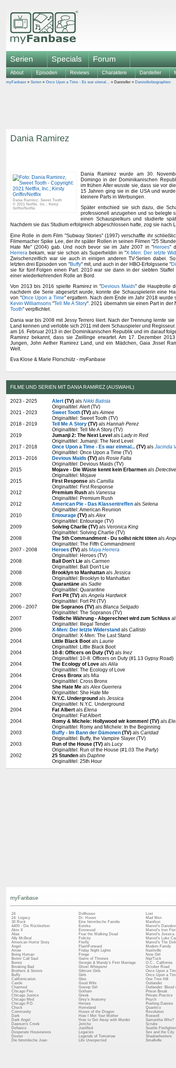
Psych (151, 999)
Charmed (19, 987)
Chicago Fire (22, 991)
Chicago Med (22, 999)
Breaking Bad (22, 967)
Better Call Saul (24, 959)
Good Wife (88, 983)
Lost (149, 914)
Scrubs (152, 1024)
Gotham (85, 991)
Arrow (16, 950)
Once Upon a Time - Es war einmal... (78, 82)
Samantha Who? (160, 1020)
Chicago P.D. (22, 1003)
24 (13, 914)
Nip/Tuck (153, 959)
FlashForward (90, 946)
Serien (36, 82)
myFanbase (16, 82)
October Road (157, 967)
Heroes (161, 247)
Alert (57, 401)
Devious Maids (118, 286)
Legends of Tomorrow (97, 1036)
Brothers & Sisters (27, 971)
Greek (84, 995)
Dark (15, 1016)
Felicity (85, 938)
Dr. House (87, 918)
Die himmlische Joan (29, 1040)
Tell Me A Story (70, 303)
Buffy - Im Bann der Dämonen (86, 733)
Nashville (153, 950)
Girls (82, 975)
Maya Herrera (104, 550)
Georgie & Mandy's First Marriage (107, 963)
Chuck (17, 1008)
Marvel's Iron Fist (161, 930)
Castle (17, 983)
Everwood (87, 930)
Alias (15, 934)
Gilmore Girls (90, 971)
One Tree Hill (157, 979)
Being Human (22, 954)
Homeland (87, 1008)
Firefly (84, 942)
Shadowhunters (159, 1036)
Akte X (17, 930)
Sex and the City (160, 1032)
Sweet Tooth (66, 412)
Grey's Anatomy (92, 999)
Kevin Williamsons (30, 303)
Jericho (85, 1024)
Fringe (84, 954)
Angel (16, 946)
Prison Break (156, 991)
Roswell (152, 1016)
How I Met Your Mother (98, 1016)
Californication (23, 979)
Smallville (154, 1040)
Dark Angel (20, 1020)
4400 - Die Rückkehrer (30, 926)
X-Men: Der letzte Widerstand (86, 630)
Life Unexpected (92, 1040)
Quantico (153, 1008)
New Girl (153, 954)
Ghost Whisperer (93, 967)
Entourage (64, 515)
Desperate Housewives (31, 1032)
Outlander (154, 983)
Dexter (17, 1036)
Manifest (153, 922)
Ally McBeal (21, 938)
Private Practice (159, 995)
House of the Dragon (96, 1012)
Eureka (84, 926)
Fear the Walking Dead (98, 934)
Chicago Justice (25, 995)
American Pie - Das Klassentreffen (92, 504)
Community (21, 1012)
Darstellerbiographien (153, 82)
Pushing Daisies (159, 1003)
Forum (104, 59)
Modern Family (158, 946)
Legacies (86, 1032)
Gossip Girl (88, 987)
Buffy (75, 264)
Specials (67, 59)
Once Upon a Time (43, 298)
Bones (16, 963)
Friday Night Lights (95, 950)
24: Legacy (20, 918)
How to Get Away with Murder (104, 1020)
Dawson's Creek (25, 1024)
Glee (82, 979)
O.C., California (159, 963)
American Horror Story (30, 942)
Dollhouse (87, 914)
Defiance (19, 1028)
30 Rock (18, 922)
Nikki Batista (97, 401)
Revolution (155, 1012)
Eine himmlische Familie (99, 922)
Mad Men (154, 918)
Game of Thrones (93, 959)
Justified (86, 1028)
